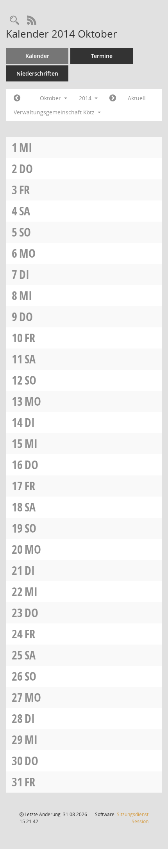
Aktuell (137, 98)
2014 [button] (86, 98)
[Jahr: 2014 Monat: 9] (17, 98)
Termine (102, 56)
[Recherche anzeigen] (14, 20)
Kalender (37, 56)
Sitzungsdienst (132, 818)
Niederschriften (37, 73)
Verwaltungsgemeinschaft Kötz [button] (55, 112)
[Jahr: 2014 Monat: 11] (113, 98)
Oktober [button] (51, 98)
